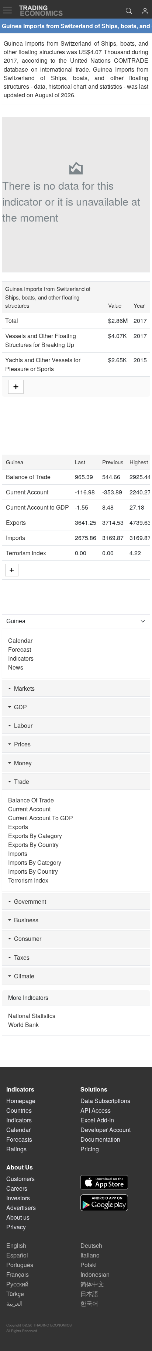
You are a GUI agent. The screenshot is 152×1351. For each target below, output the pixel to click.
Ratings (16, 1149)
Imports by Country (33, 871)
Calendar (20, 640)
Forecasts (19, 1139)
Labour (21, 725)
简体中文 (92, 1284)
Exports (16, 522)
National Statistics (31, 1015)
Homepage (20, 1100)
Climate (22, 976)
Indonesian (95, 1274)
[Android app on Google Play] (104, 1202)
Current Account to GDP (37, 507)
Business (24, 920)
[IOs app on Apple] (104, 1182)
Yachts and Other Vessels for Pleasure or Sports (42, 364)
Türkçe (15, 1293)
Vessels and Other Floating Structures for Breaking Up (40, 340)
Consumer (26, 938)
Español (17, 1255)
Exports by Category (35, 835)
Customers (20, 1178)
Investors (18, 1198)
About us (18, 1217)
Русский (17, 1284)
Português (19, 1264)
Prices (21, 744)
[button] (145, 11)
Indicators (21, 658)
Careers (16, 1188)
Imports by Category (34, 862)
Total (11, 320)
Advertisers (21, 1207)
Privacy (16, 1227)
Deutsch (91, 1245)
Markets (23, 688)
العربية (14, 1303)
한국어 (89, 1303)
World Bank (23, 1024)
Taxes (20, 957)
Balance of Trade (28, 476)
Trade (20, 781)
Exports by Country (33, 844)
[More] (11, 570)
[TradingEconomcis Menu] (9, 10)
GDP (19, 707)
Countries (19, 1110)
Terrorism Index (26, 553)
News (15, 667)
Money (21, 763)
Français (17, 1274)
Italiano (90, 1255)
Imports (15, 537)
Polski (88, 1264)
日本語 (89, 1293)
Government (28, 901)
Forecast (19, 649)
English (16, 1245)
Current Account (27, 492)
